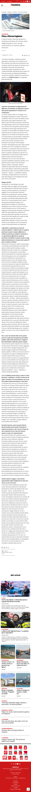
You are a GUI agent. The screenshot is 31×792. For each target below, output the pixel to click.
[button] (22, 55)
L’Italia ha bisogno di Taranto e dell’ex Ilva (23, 691)
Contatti (3, 1)
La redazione (9, 1)
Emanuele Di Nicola (5, 635)
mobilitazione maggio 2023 (7, 553)
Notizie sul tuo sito (15, 785)
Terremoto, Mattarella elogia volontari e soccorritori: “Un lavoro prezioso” (14, 703)
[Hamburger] (2, 5)
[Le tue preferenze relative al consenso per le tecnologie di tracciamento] (28, 789)
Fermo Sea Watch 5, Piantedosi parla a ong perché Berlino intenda (14, 600)
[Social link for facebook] (23, 1)
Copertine (9, 12)
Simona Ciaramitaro (5, 603)
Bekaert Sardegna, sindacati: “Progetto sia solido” (8, 691)
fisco (5, 551)
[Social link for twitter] (21, 1)
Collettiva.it (15, 767)
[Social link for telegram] (29, 1)
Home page (4, 12)
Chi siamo (15, 781)
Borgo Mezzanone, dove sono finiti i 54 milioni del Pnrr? (23, 663)
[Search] (17, 1)
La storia (15, 787)
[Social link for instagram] (25, 1)
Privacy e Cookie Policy (15, 789)
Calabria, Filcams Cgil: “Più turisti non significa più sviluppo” (13, 740)
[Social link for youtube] (27, 1)
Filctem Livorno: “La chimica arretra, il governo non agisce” (8, 664)
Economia (15, 12)
